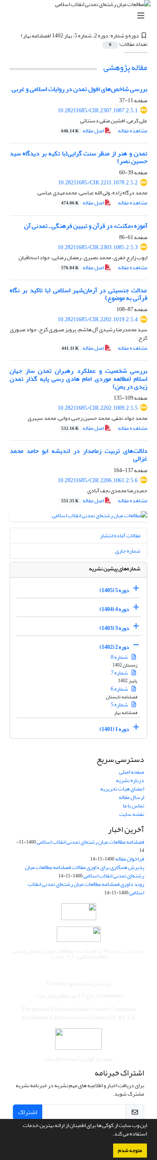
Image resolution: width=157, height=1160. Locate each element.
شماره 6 (120, 688)
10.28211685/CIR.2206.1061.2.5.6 (98, 480)
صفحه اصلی (131, 771)
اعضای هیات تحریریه (122, 788)
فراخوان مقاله (129, 858)
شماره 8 (120, 657)
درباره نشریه (130, 780)
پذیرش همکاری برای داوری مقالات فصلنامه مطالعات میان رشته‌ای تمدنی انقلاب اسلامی (84, 871)
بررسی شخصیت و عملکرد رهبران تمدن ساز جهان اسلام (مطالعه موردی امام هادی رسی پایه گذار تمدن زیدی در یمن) (78, 378)
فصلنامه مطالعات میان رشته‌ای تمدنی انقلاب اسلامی (90, 841)
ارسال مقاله (131, 797)
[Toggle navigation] (81, 16)
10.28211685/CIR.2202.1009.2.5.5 (98, 407)
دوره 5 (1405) (114, 590)
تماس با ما (133, 805)
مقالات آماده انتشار (120, 535)
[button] (110, 1134)
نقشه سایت (131, 814)
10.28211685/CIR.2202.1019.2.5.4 (98, 319)
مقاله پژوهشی (125, 67)
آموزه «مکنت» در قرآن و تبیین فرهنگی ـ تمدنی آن (85, 226)
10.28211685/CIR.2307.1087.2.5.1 (98, 110)
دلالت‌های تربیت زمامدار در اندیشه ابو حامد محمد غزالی (78, 454)
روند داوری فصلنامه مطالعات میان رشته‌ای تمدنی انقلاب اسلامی (86, 888)
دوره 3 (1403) (114, 628)
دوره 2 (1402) (114, 647)
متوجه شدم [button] (130, 1150)
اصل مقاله (83, 130)
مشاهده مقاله (132, 130)
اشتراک (27, 1112)
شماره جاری (127, 550)
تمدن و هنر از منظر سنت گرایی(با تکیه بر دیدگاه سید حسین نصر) (78, 157)
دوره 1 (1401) (114, 729)
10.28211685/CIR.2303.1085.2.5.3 (98, 247)
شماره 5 (120, 704)
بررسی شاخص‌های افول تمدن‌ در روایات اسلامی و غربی (79, 89)
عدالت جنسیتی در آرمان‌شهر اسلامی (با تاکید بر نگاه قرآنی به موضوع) (78, 294)
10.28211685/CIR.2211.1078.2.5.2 (98, 182)
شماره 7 (120, 672)
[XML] (16, 35)
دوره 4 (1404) (114, 609)
